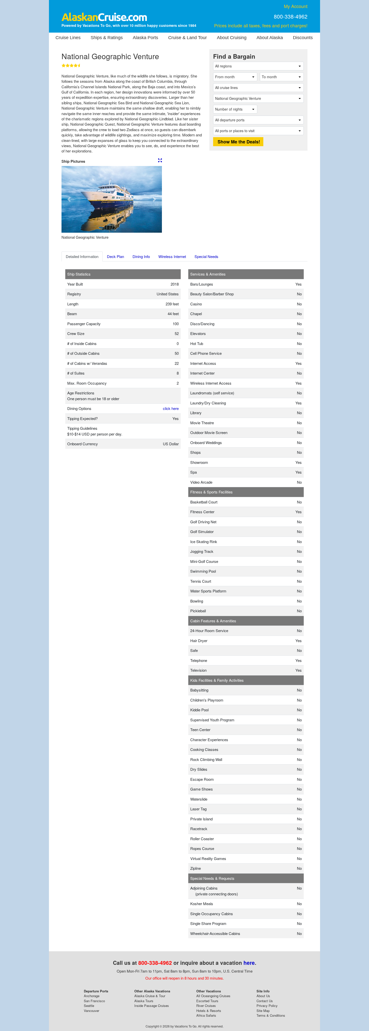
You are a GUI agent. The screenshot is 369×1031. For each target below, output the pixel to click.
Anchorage (91, 995)
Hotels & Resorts (208, 1010)
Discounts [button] (303, 37)
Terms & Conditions (271, 1015)
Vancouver (91, 1010)
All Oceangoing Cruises (213, 995)
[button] (69, 199)
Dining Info (141, 256)
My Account (296, 6)
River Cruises (206, 1005)
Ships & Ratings (107, 37)
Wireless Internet (172, 256)
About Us (263, 995)
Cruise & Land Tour (187, 37)
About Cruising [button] (232, 37)
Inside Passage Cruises (151, 1005)
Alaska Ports (145, 37)
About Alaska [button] (270, 37)
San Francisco (94, 1000)
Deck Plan (115, 256)
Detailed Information (82, 256)
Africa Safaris (206, 1015)
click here (171, 408)
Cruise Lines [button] (68, 37)
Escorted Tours (207, 1000)
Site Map (263, 1010)
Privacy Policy (267, 1005)
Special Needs (206, 256)
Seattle (89, 1005)
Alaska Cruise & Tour (149, 995)
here (249, 962)
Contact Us (265, 1000)
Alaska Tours (143, 1000)
